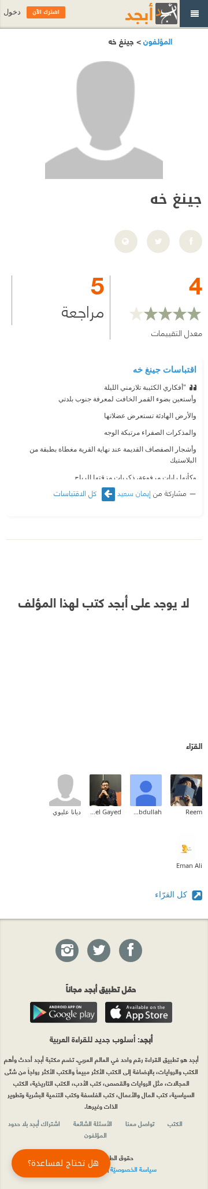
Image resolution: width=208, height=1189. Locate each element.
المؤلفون (156, 40)
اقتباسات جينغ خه (164, 369)
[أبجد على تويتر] (98, 951)
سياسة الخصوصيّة (133, 1169)
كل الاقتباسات (76, 493)
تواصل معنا (139, 1123)
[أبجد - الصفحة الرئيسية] (136, 13)
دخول (12, 12)
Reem (193, 811)
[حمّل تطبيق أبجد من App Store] (139, 1012)
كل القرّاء (172, 894)
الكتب (175, 1123)
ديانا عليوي (67, 811)
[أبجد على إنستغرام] (66, 951)
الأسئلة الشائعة (92, 1123)
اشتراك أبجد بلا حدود (34, 1123)
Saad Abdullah (146, 811)
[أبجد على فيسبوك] (130, 951)
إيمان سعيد (134, 493)
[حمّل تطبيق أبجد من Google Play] (63, 1012)
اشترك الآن (46, 12)
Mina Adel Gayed (105, 811)
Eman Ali (189, 865)
